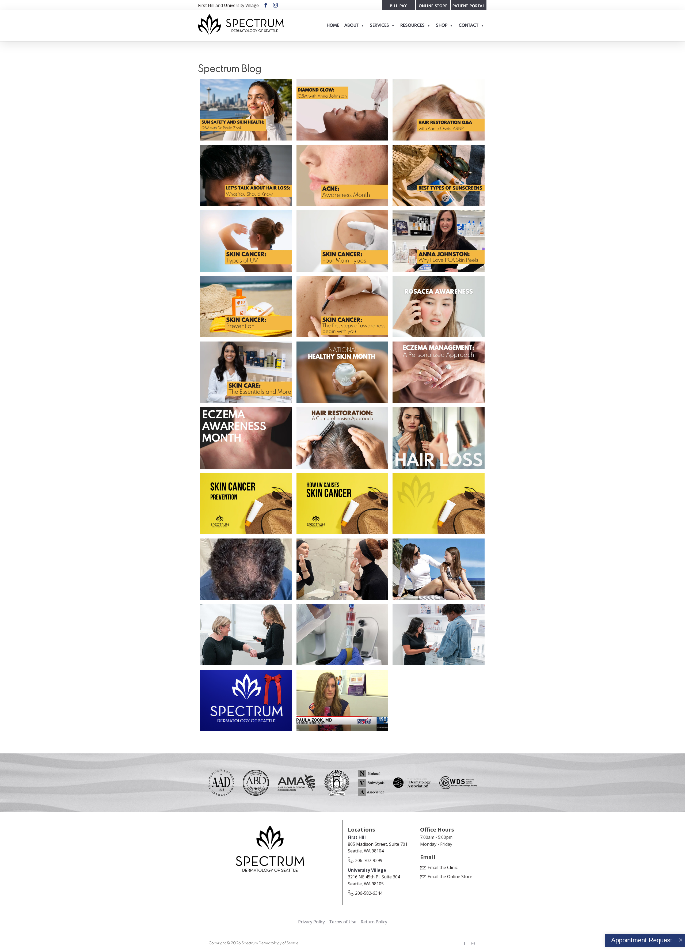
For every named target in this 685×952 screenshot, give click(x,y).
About (351, 25)
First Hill (206, 5)
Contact (468, 25)
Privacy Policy (311, 922)
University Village (241, 5)
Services (379, 25)
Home (333, 25)
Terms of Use (342, 922)
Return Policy (374, 922)
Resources (412, 25)
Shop (441, 25)
